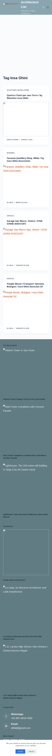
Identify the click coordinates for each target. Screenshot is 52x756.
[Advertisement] (26, 42)
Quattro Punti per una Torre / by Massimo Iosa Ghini (24, 96)
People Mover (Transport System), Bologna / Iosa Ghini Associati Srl (26, 285)
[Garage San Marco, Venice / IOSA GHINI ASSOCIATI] (26, 245)
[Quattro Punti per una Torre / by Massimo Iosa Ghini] (26, 119)
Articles (10, 216)
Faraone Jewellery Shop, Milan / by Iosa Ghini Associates (25, 159)
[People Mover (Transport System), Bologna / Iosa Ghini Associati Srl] (26, 308)
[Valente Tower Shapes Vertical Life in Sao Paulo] (26, 371)
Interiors (11, 153)
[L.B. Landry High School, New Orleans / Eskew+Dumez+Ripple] (26, 667)
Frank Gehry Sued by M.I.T (14, 580)
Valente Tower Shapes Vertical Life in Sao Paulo (24, 399)
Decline (31, 751)
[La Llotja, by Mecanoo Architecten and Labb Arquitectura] (26, 608)
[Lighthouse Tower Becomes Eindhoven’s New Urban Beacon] (26, 486)
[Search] (43, 7)
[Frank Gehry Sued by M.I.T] (26, 552)
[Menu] (48, 7)
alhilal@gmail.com (20, 728)
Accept (20, 751)
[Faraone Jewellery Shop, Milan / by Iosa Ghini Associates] (26, 182)
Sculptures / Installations (18, 90)
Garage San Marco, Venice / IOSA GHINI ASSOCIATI (24, 222)
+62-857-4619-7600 (21, 718)
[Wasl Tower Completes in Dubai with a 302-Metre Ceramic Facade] (26, 428)
